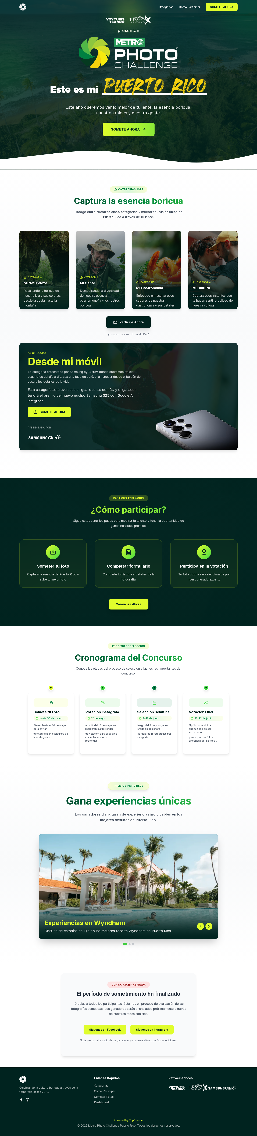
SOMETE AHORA (221, 7)
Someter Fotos (104, 1096)
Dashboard (101, 1102)
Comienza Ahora (128, 604)
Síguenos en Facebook (105, 1029)
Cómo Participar (105, 1091)
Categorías (101, 1085)
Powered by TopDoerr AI (128, 1120)
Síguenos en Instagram (152, 1029)
